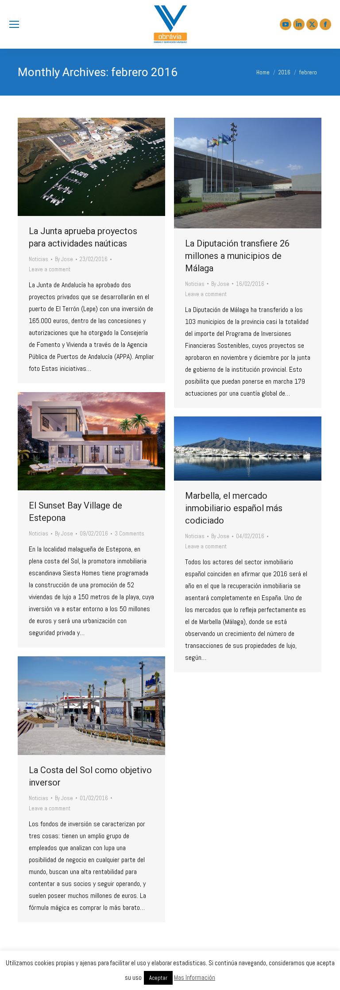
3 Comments (129, 533)
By (64, 259)
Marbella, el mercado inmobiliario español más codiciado (233, 508)
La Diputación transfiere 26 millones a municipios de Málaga (237, 256)
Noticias (38, 259)
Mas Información (194, 977)
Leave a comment (49, 269)
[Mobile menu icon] (14, 24)
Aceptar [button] (158, 978)
